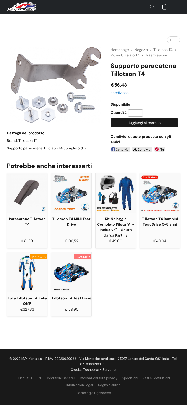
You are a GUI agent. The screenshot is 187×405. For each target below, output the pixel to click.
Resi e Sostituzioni (156, 378)
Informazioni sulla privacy (98, 378)
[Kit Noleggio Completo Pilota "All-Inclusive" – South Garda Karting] (116, 193)
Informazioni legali (80, 385)
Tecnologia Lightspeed (93, 393)
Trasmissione (156, 55)
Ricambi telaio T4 (125, 55)
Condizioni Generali (60, 378)
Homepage (120, 49)
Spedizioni (130, 378)
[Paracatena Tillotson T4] (27, 193)
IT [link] (32, 378)
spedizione (120, 92)
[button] (21, 6)
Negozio (141, 49)
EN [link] (39, 378)
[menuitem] (170, 40)
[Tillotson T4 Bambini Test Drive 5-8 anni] (160, 193)
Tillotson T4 (163, 49)
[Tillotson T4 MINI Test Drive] (71, 193)
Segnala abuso (109, 385)
